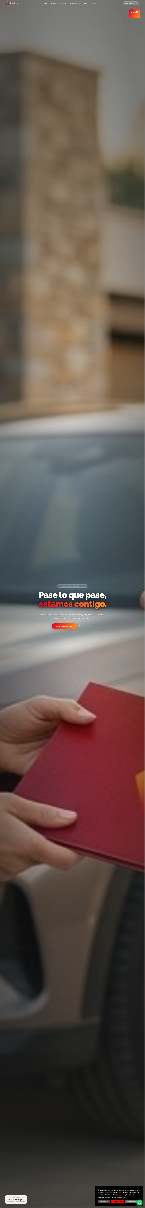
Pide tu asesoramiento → (64, 626)
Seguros (53, 3)
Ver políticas (121, 1197)
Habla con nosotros (131, 3)
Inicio (46, 3)
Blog (85, 3)
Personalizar (103, 1201)
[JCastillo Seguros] (12, 3)
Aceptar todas (117, 1201)
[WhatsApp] (139, 1202)
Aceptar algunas (133, 1201)
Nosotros (63, 3)
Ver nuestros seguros (86, 626)
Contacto (93, 3)
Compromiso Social (75, 3)
